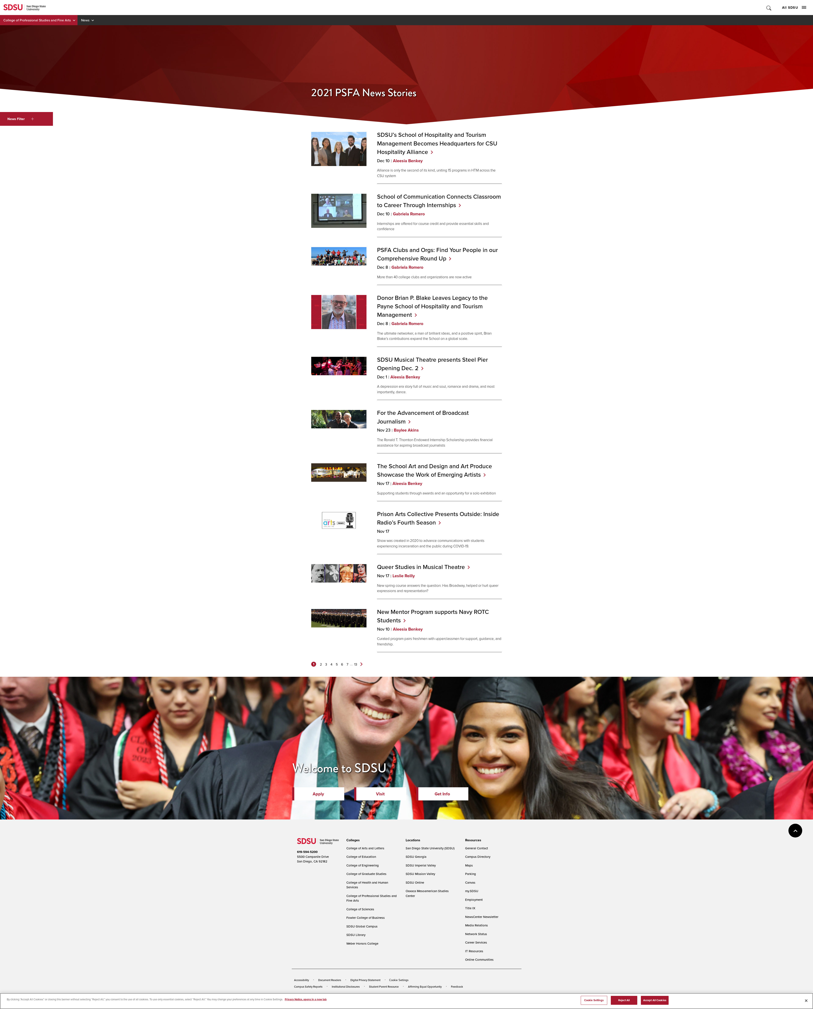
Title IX (470, 908)
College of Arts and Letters (365, 848)
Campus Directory (477, 856)
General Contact (476, 848)
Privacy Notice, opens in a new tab (306, 999)
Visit (380, 794)
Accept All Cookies (654, 1000)
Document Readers (329, 980)
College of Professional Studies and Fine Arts (37, 20)
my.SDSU (471, 891)
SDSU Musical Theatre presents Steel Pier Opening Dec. (432, 363)
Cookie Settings (399, 980)
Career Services (476, 942)
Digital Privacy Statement (365, 980)
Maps (469, 865)
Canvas (470, 882)
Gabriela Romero (409, 214)
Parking (470, 874)
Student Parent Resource (384, 986)
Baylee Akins (406, 430)
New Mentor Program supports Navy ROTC (433, 616)
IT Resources (474, 951)
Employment (474, 899)
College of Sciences (360, 909)
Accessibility (301, 980)
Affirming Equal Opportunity (425, 986)
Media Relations (476, 925)
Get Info (442, 794)
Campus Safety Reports (308, 986)
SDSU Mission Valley (420, 874)
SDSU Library (355, 935)
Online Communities (479, 959)
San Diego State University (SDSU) (430, 848)
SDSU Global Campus (361, 926)
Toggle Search (769, 7)
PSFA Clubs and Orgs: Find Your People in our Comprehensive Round (437, 254)
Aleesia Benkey (408, 161)
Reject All (624, 1000)
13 (355, 664)
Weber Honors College (362, 943)
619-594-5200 (307, 852)
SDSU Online (415, 882)
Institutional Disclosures (346, 986)
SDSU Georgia (416, 856)
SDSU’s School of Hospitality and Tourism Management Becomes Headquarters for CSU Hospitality (437, 143)
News (85, 20)
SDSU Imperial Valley (421, 865)
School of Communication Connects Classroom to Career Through (439, 200)
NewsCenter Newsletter (481, 917)
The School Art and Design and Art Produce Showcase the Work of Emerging (434, 470)
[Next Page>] (361, 664)
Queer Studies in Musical (421, 567)
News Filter (16, 118)
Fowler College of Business (365, 917)
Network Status (476, 934)
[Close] (806, 1000)
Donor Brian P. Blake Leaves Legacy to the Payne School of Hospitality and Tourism (432, 306)
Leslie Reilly (404, 576)
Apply (318, 794)
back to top (795, 830)
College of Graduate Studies (366, 874)
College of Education (361, 856)
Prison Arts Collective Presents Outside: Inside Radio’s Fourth (438, 518)
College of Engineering (362, 865)
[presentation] (352, 840)
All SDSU (790, 7)
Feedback (457, 986)
